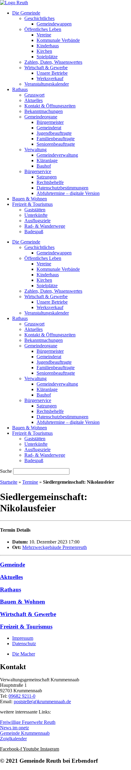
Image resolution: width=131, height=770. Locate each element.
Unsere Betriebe (52, 73)
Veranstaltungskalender (46, 84)
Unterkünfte (36, 215)
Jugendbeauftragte (54, 133)
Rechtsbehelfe (50, 182)
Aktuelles (33, 100)
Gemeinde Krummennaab (25, 733)
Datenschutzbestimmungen (62, 187)
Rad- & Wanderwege (44, 226)
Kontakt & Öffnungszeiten (50, 105)
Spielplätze (47, 56)
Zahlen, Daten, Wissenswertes (53, 62)
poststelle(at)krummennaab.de (42, 701)
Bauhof (44, 166)
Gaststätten (34, 209)
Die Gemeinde (26, 12)
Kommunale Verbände (58, 40)
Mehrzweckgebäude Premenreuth (54, 547)
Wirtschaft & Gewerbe (46, 67)
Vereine (44, 34)
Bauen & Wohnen (29, 198)
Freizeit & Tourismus (32, 204)
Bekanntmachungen (43, 111)
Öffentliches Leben (42, 29)
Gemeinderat (49, 127)
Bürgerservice (37, 171)
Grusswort (34, 94)
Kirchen (44, 51)
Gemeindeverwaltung (57, 155)
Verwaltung (35, 149)
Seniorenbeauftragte (56, 144)
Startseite (8, 482)
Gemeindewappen (54, 23)
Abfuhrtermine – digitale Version (68, 193)
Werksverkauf (50, 78)
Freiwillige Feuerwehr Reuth (27, 722)
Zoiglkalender (13, 738)
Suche (6, 471)
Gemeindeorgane (40, 116)
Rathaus (20, 89)
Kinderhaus (48, 45)
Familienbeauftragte (56, 138)
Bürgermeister (50, 122)
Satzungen (47, 176)
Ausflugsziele (37, 220)
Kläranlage (47, 160)
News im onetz (14, 727)
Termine (30, 482)
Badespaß (33, 231)
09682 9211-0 (22, 696)
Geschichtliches (39, 18)
